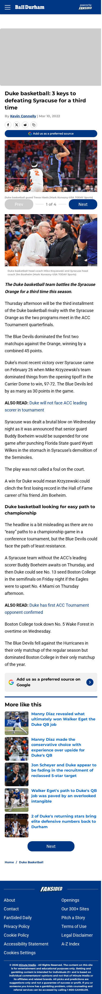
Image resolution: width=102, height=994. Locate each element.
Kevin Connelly (23, 116)
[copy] (33, 125)
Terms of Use (74, 926)
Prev (19, 204)
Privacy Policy (17, 926)
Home (9, 862)
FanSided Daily (18, 917)
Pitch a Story (73, 917)
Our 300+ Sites (75, 908)
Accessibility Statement (26, 943)
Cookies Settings (20, 952)
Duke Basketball (31, 862)
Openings (70, 900)
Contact (11, 908)
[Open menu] (7, 7)
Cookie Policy (16, 935)
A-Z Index (70, 943)
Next (83, 204)
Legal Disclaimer (77, 935)
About (9, 900)
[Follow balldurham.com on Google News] (89, 682)
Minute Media (27, 965)
